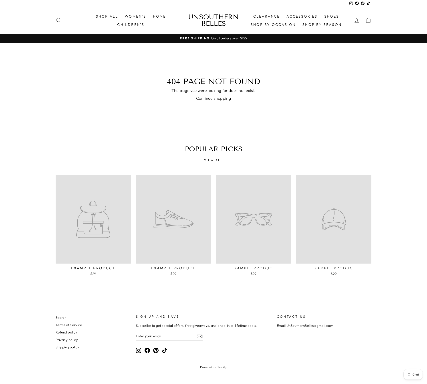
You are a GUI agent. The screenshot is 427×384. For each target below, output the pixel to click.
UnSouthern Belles (213, 20)
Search (61, 317)
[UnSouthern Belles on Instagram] (138, 350)
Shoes (331, 16)
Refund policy (66, 332)
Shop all (107, 16)
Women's (135, 16)
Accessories (301, 16)
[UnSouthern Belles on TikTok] (164, 350)
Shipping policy (67, 347)
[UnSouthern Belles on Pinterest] (156, 350)
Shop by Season (322, 24)
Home (159, 16)
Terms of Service (69, 325)
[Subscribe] (200, 336)
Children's (130, 24)
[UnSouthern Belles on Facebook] (147, 350)
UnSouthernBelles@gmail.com (309, 325)
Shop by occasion (273, 24)
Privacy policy (67, 340)
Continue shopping (213, 98)
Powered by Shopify (213, 367)
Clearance (266, 16)
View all (213, 160)
